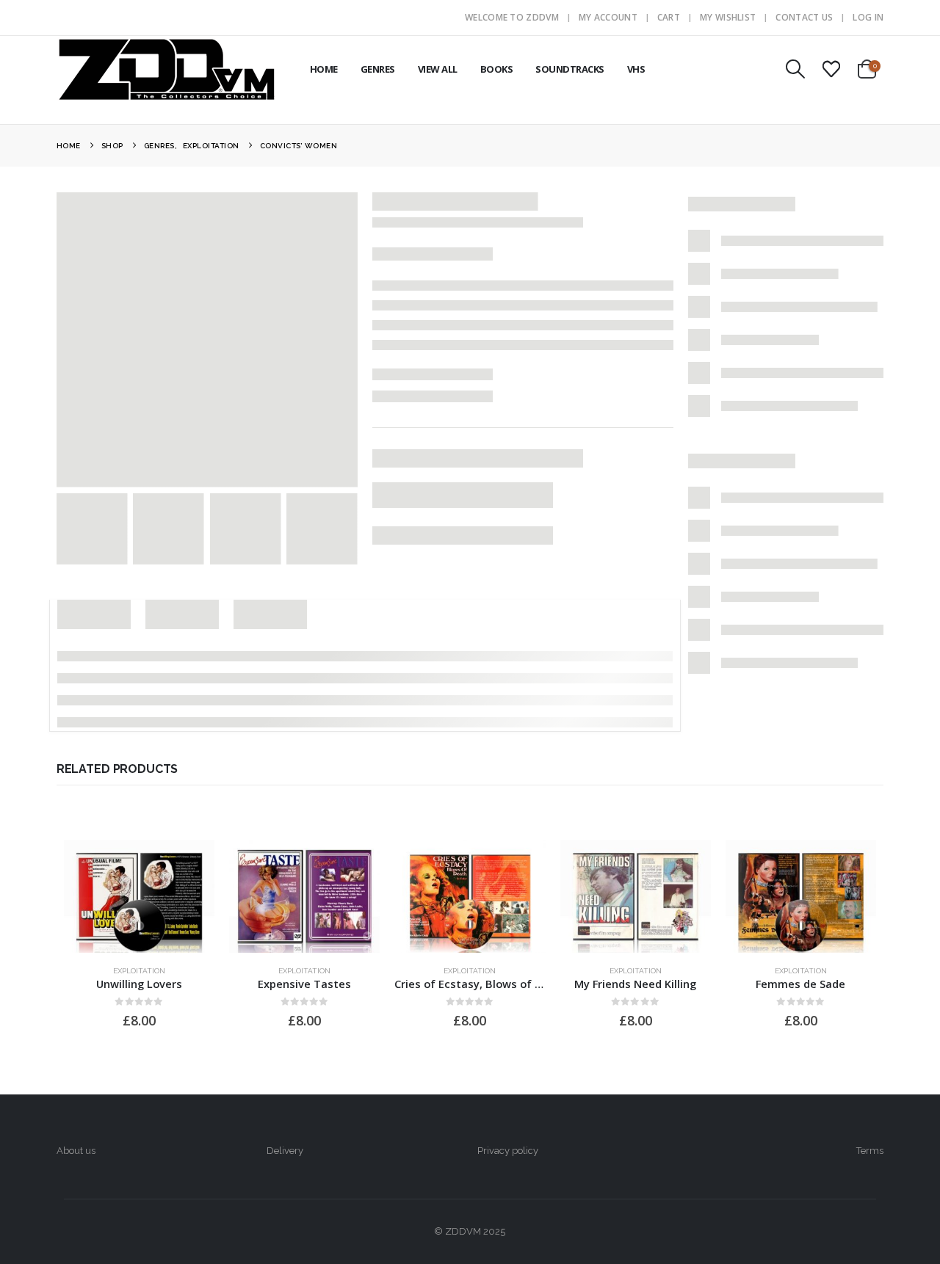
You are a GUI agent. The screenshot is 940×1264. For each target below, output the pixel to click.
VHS (636, 69)
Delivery (285, 1150)
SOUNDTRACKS (569, 69)
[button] (795, 69)
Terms (869, 1150)
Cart (668, 17)
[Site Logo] (167, 69)
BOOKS (496, 69)
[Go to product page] (139, 896)
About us (76, 1150)
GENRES (378, 69)
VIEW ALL (438, 69)
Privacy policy (507, 1150)
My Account (608, 17)
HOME (324, 69)
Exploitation (139, 971)
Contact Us (804, 17)
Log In (868, 17)
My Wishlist (728, 17)
